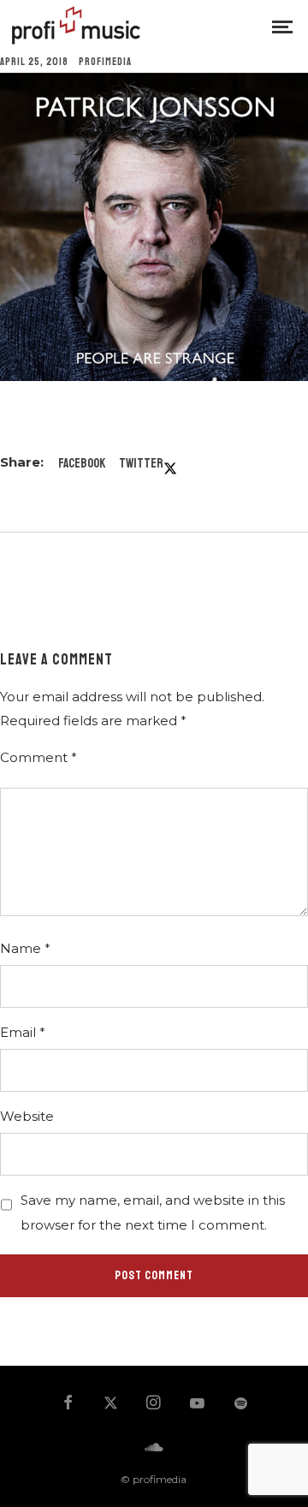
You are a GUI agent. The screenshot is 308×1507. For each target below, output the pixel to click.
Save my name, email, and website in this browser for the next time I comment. (153, 1212)
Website (27, 1116)
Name (25, 948)
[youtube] (197, 1411)
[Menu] (282, 25)
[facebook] (67, 1404)
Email (22, 1032)
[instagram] (154, 1404)
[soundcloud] (154, 1447)
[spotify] (240, 1404)
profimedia (105, 62)
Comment (38, 757)
